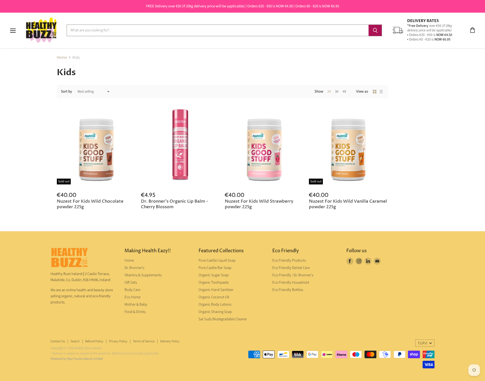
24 (329, 91)
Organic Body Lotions (215, 304)
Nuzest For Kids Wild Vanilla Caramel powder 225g (348, 204)
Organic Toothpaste (214, 282)
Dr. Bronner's (134, 267)
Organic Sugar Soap (214, 275)
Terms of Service (144, 341)
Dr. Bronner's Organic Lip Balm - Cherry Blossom (174, 204)
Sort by (66, 91)
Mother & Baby (136, 304)
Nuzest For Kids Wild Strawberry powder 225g (259, 204)
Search (75, 341)
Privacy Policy (118, 341)
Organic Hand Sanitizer (216, 289)
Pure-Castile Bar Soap (215, 267)
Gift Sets (131, 282)
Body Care (132, 289)
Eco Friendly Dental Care (291, 267)
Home (62, 57)
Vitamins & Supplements (143, 275)
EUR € (422, 343)
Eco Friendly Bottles (287, 289)
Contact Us (58, 341)
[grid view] (374, 91)
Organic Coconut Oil (214, 297)
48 (344, 91)
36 (336, 91)
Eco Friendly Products (289, 260)
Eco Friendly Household (290, 282)
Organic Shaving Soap (215, 311)
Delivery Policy (170, 341)
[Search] (375, 30)
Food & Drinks (135, 311)
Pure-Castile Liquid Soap (217, 260)
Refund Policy (94, 341)
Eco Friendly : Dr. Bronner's (292, 275)
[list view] (381, 91)
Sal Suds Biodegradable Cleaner (223, 319)
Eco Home (132, 297)
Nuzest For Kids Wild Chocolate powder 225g (90, 204)
